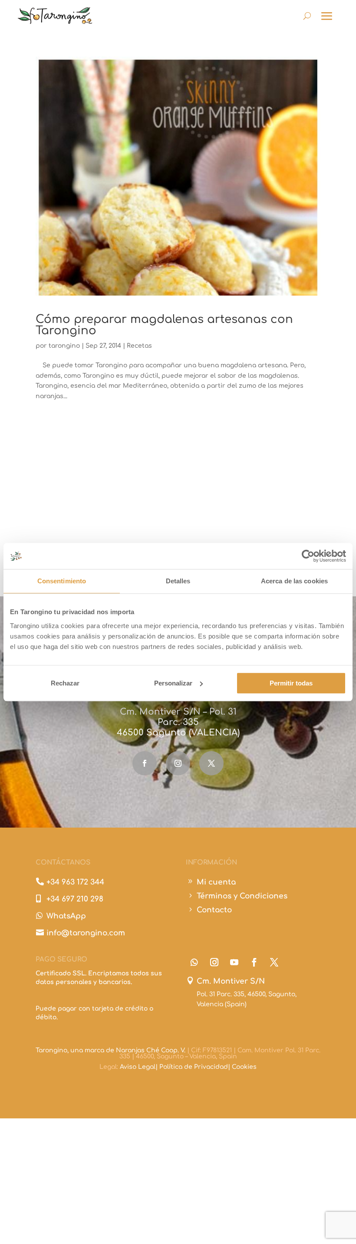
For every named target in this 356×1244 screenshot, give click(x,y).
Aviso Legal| (139, 1067)
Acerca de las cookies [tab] (294, 581)
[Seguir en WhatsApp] (194, 962)
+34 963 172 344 (75, 882)
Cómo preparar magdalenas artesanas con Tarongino (164, 325)
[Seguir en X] (211, 763)
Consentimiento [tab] (61, 581)
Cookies (244, 1067)
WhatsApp (66, 916)
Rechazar (65, 683)
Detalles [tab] (178, 581)
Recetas (139, 346)
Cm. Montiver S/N (231, 981)
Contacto (214, 910)
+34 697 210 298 (74, 899)
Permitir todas (291, 683)
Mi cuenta (216, 882)
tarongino (64, 346)
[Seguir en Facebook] (144, 763)
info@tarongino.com (85, 933)
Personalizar (173, 683)
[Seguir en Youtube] (234, 962)
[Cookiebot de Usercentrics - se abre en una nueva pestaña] (308, 555)
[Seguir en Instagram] (178, 763)
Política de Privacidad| (195, 1067)
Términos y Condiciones (242, 896)
